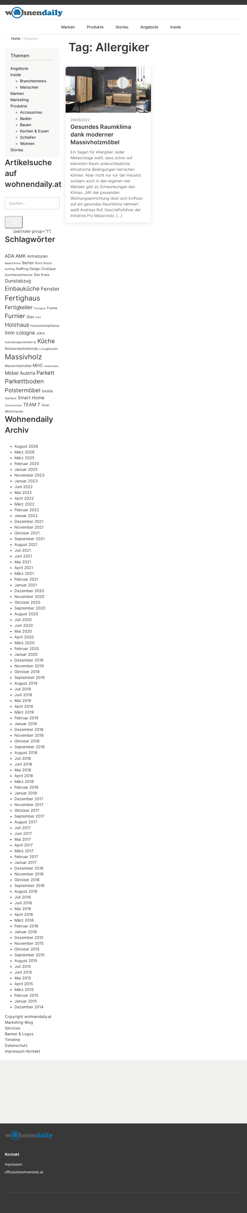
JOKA (40, 333)
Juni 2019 (23, 694)
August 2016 (25, 891)
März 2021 (24, 573)
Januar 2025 (26, 469)
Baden (25, 118)
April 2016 (23, 914)
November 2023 (29, 475)
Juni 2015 (23, 972)
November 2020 (29, 596)
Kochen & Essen (34, 131)
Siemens (10, 398)
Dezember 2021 (28, 521)
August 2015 (25, 960)
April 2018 (23, 775)
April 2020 (24, 637)
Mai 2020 (23, 631)
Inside (15, 74)
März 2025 (24, 457)
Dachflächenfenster (19, 275)
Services (12, 1028)
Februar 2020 (26, 648)
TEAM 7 (31, 404)
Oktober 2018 (27, 741)
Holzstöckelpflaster (45, 326)
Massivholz (23, 357)
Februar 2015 (26, 995)
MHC (38, 365)
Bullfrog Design (28, 269)
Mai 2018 (22, 769)
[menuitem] (70, 27)
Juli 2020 (23, 619)
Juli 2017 (22, 827)
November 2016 (29, 874)
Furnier (15, 316)
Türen (45, 405)
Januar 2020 (26, 654)
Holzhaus (17, 324)
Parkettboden (24, 381)
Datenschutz (16, 1045)
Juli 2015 (22, 966)
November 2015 (29, 943)
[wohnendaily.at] (34, 12)
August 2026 (26, 446)
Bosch (47, 263)
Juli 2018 (22, 758)
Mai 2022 (23, 492)
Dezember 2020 (29, 590)
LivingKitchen (48, 349)
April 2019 (23, 706)
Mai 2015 (22, 978)
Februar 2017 (26, 856)
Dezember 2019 (28, 660)
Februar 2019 (26, 717)
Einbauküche (22, 288)
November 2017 (28, 804)
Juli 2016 (22, 897)
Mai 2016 (22, 908)
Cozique (48, 268)
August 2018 (25, 752)
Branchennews (33, 81)
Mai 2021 (22, 561)
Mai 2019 (22, 700)
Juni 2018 (23, 764)
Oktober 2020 (27, 602)
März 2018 (24, 781)
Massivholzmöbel (18, 366)
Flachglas (40, 308)
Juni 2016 (23, 902)
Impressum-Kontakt (22, 1051)
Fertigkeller (19, 307)
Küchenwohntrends (21, 348)
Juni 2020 (23, 625)
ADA (9, 256)
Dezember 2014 (28, 1006)
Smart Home (31, 397)
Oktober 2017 (26, 810)
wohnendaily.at (38, 1016)
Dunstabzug (18, 281)
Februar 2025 (26, 463)
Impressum (13, 1164)
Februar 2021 (26, 579)
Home (16, 38)
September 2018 (29, 746)
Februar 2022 (26, 509)
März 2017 (24, 850)
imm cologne (20, 333)
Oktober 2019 (27, 671)
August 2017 (25, 822)
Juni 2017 (23, 833)
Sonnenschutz (13, 405)
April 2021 (23, 567)
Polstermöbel (23, 390)
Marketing (19, 99)
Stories (16, 149)
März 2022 (24, 504)
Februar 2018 (26, 787)
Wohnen (27, 143)
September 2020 (29, 608)
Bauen (25, 124)
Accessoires (31, 112)
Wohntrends (14, 411)
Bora (38, 263)
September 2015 (29, 954)
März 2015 (24, 989)
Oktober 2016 (27, 879)
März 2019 (24, 712)
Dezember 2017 (28, 798)
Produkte (18, 106)
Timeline (12, 1039)
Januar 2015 (25, 1001)
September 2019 (29, 677)
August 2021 (25, 544)
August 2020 (26, 613)
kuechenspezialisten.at (20, 342)
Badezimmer (13, 263)
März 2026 (24, 452)
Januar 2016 (25, 931)
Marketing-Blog (19, 1022)
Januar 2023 (26, 481)
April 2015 (23, 983)
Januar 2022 (26, 515)
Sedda (47, 391)
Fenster (50, 289)
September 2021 (29, 538)
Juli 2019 (22, 689)
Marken (17, 93)
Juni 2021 (23, 556)
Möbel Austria (20, 373)
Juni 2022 (23, 486)
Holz (38, 317)
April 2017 (23, 845)
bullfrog (10, 269)
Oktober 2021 (27, 533)
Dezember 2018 (28, 729)
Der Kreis (41, 275)
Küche (46, 341)
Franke (52, 308)
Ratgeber (30, 38)
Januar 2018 (25, 793)
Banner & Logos (19, 1033)
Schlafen (28, 137)
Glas (30, 317)
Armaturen (37, 256)
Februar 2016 (26, 926)
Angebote (19, 68)
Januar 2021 (25, 585)
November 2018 (29, 735)
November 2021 (29, 527)
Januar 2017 (25, 862)
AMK (20, 256)
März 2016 (24, 920)
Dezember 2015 (28, 937)
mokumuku (51, 366)
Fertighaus (22, 298)
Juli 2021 (22, 550)
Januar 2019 (25, 723)
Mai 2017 (22, 839)
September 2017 (29, 816)
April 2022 (24, 498)
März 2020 (24, 642)
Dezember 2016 (28, 868)
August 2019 (25, 683)
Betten (28, 263)
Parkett (45, 372)
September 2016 (29, 885)
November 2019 (29, 665)
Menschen (29, 87)
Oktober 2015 (27, 949)
